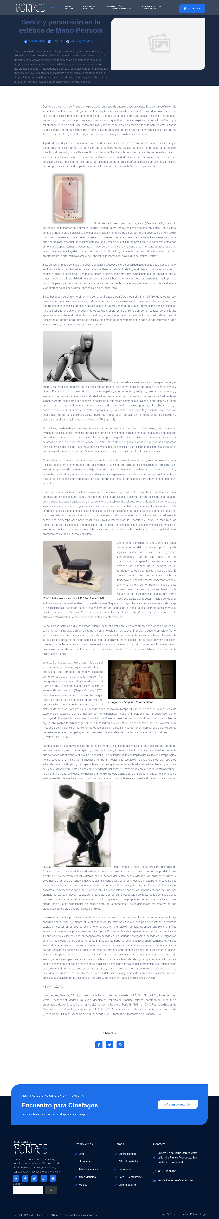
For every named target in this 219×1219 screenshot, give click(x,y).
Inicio (54, 7)
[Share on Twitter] (109, 1044)
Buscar (17, 1183)
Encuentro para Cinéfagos (154, 7)
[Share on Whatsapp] (120, 1044)
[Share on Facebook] (98, 1044)
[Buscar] (51, 1190)
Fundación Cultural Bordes (119, 7)
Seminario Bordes (90, 7)
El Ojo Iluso (70, 7)
